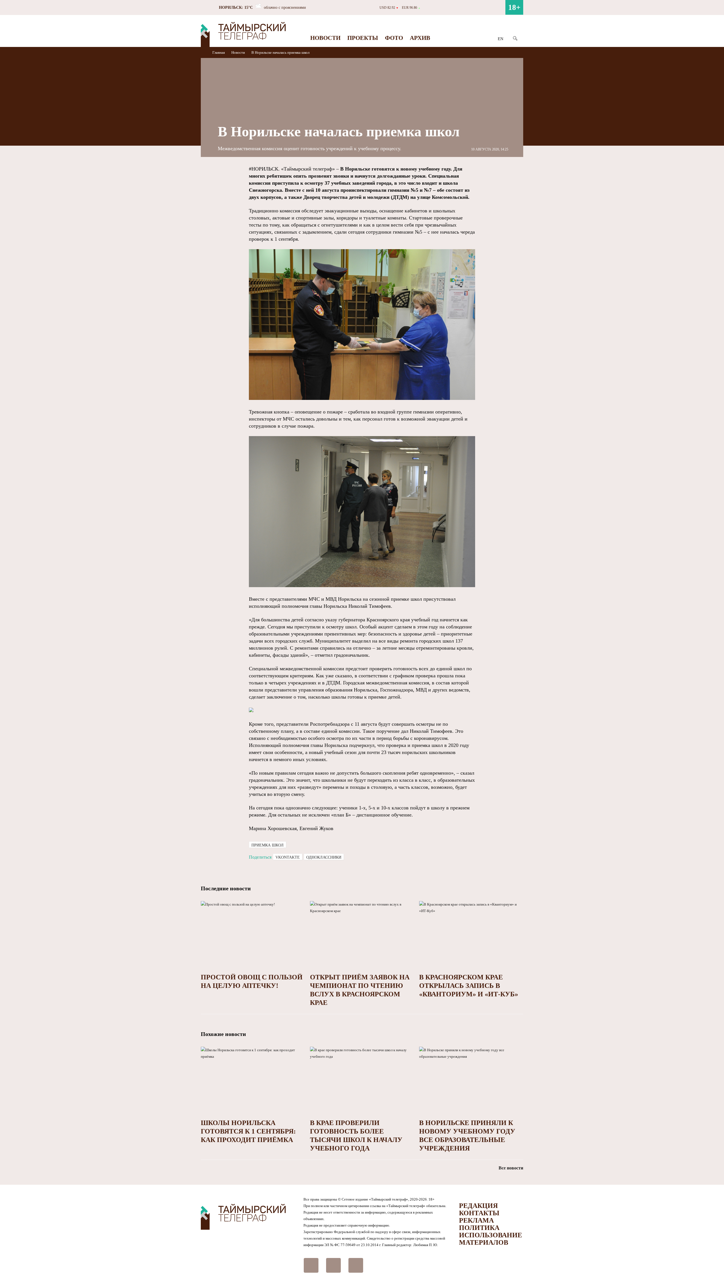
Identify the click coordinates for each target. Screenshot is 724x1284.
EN (500, 38)
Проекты (362, 38)
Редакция (478, 1205)
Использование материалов (490, 1238)
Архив (420, 38)
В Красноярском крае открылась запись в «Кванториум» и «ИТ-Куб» (468, 985)
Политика (479, 1227)
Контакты (479, 1213)
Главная (219, 52)
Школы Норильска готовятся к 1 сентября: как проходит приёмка (248, 1131)
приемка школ (267, 845)
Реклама (476, 1220)
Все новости (511, 1167)
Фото (394, 38)
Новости (325, 38)
